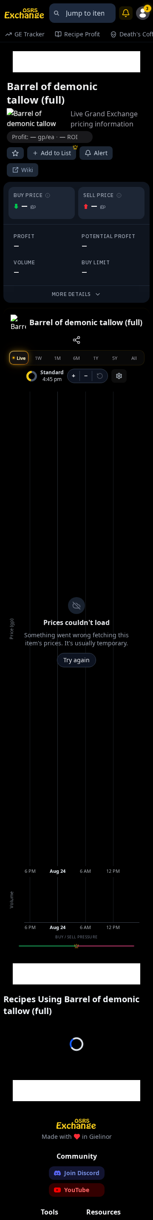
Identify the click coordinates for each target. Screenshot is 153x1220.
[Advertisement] (76, 61)
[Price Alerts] (126, 13)
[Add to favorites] (15, 153)
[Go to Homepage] (24, 13)
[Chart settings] (119, 376)
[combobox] (82, 13)
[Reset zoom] (100, 376)
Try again (76, 660)
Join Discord (81, 1173)
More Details (71, 294)
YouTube (76, 1190)
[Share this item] (76, 340)
